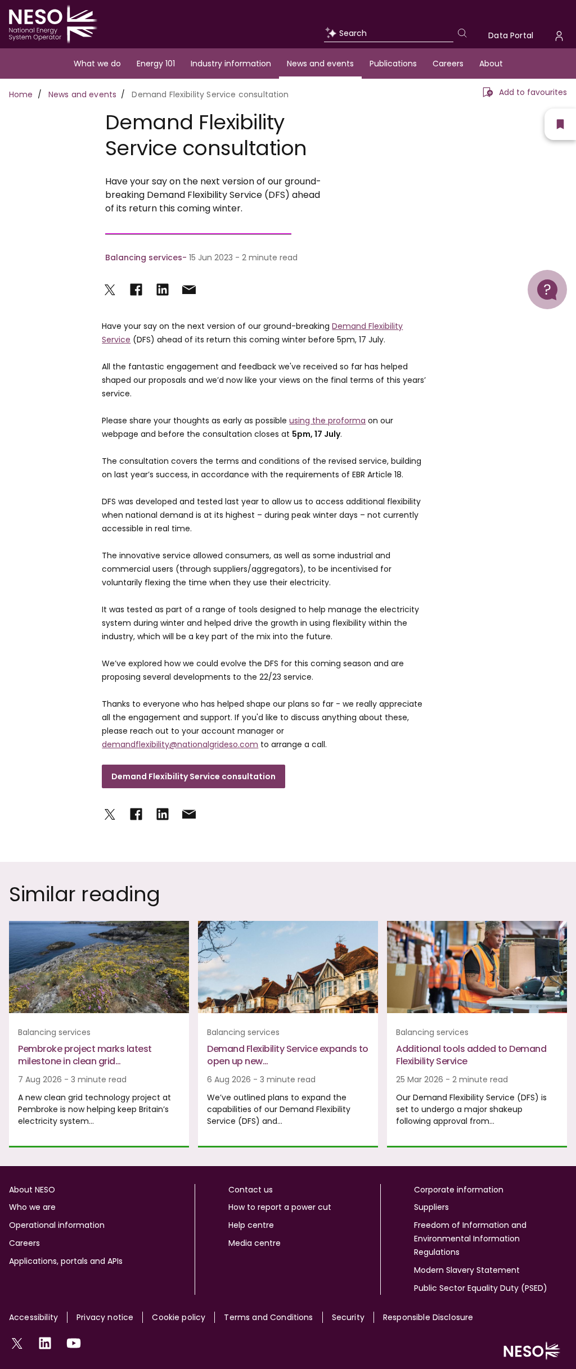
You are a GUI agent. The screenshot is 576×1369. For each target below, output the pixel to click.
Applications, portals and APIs (66, 1261)
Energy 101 (156, 63)
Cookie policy (178, 1317)
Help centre (251, 1225)
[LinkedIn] (162, 289)
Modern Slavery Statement (467, 1270)
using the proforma (327, 420)
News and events (320, 63)
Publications (393, 63)
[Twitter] (110, 289)
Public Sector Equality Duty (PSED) (480, 1288)
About (491, 63)
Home (21, 94)
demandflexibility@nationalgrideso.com (180, 744)
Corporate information (458, 1189)
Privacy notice (104, 1317)
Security (348, 1317)
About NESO (32, 1189)
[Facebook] (136, 289)
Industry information (231, 63)
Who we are (32, 1207)
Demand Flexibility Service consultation (193, 776)
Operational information (57, 1225)
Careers (448, 63)
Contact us (250, 1189)
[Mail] (189, 289)
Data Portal (510, 35)
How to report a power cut (279, 1207)
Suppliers (431, 1207)
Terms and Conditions (268, 1317)
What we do (97, 63)
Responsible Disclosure (428, 1317)
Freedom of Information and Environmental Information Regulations (470, 1238)
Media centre (254, 1243)
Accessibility (33, 1317)
